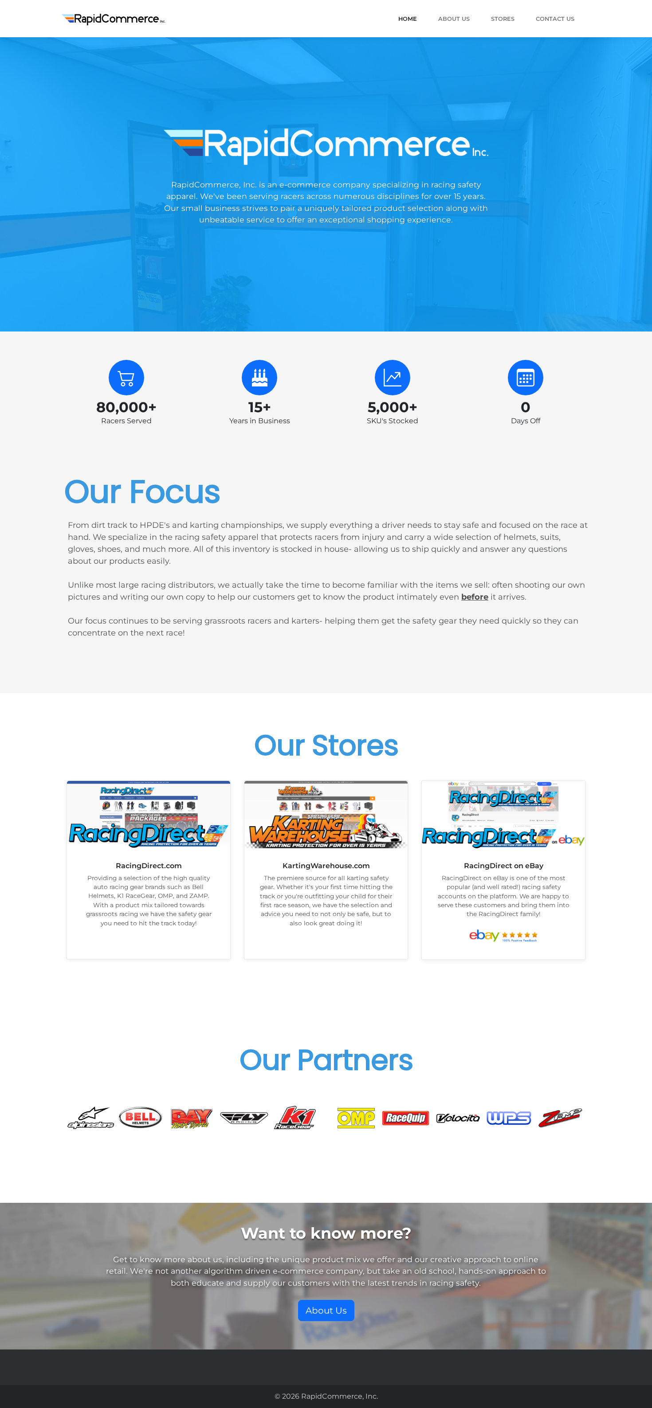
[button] (326, 1310)
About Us (454, 19)
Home (407, 19)
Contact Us (555, 19)
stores (503, 19)
